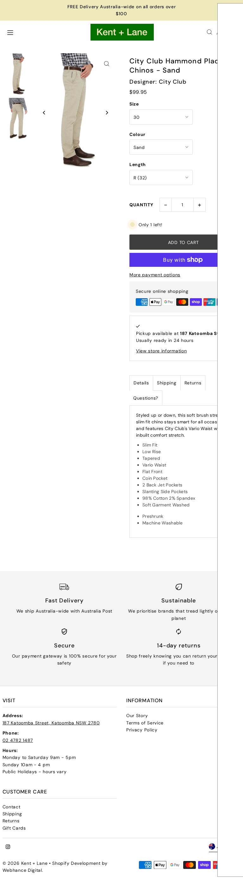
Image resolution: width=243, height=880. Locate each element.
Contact (12, 807)
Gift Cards (14, 828)
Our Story (137, 715)
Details (141, 383)
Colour (137, 134)
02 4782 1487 (18, 740)
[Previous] (44, 113)
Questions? (145, 398)
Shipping (167, 383)
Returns (193, 383)
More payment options (154, 275)
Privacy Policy (142, 730)
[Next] (106, 113)
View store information (161, 351)
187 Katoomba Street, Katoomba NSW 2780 (51, 723)
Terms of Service (145, 723)
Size (134, 104)
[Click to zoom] (106, 63)
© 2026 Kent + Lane (26, 863)
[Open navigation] (45, 31)
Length (137, 164)
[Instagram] (8, 847)
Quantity (141, 205)
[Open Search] (209, 32)
